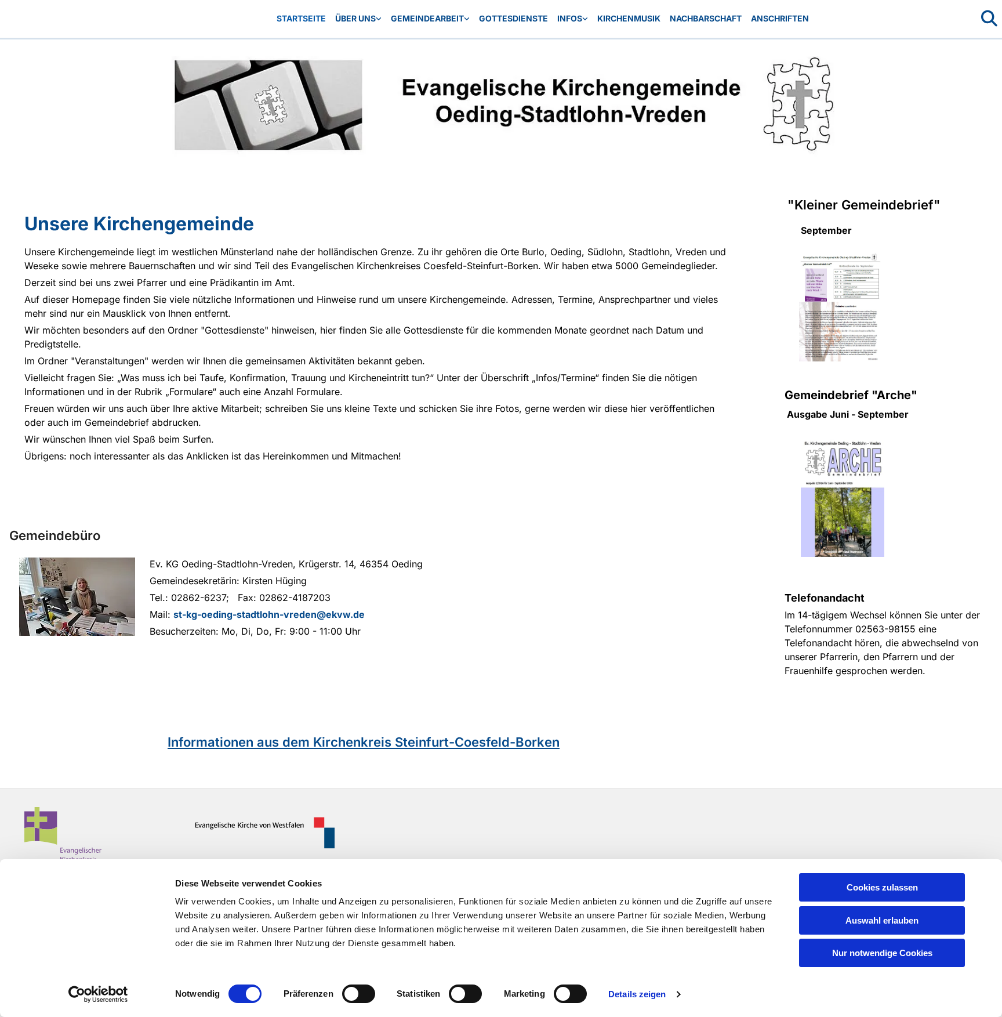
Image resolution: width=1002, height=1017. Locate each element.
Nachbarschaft (706, 18)
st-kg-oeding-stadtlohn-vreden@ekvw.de (269, 614)
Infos (569, 18)
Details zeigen (637, 994)
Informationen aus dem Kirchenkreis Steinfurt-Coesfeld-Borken (364, 742)
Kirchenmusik (628, 18)
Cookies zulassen (882, 887)
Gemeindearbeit (427, 18)
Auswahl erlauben (882, 920)
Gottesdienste (513, 18)
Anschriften (780, 18)
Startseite (301, 18)
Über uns (355, 18)
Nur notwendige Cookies (882, 953)
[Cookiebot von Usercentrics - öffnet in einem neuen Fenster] (98, 994)
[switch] (358, 994)
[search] (989, 18)
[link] (358, 18)
